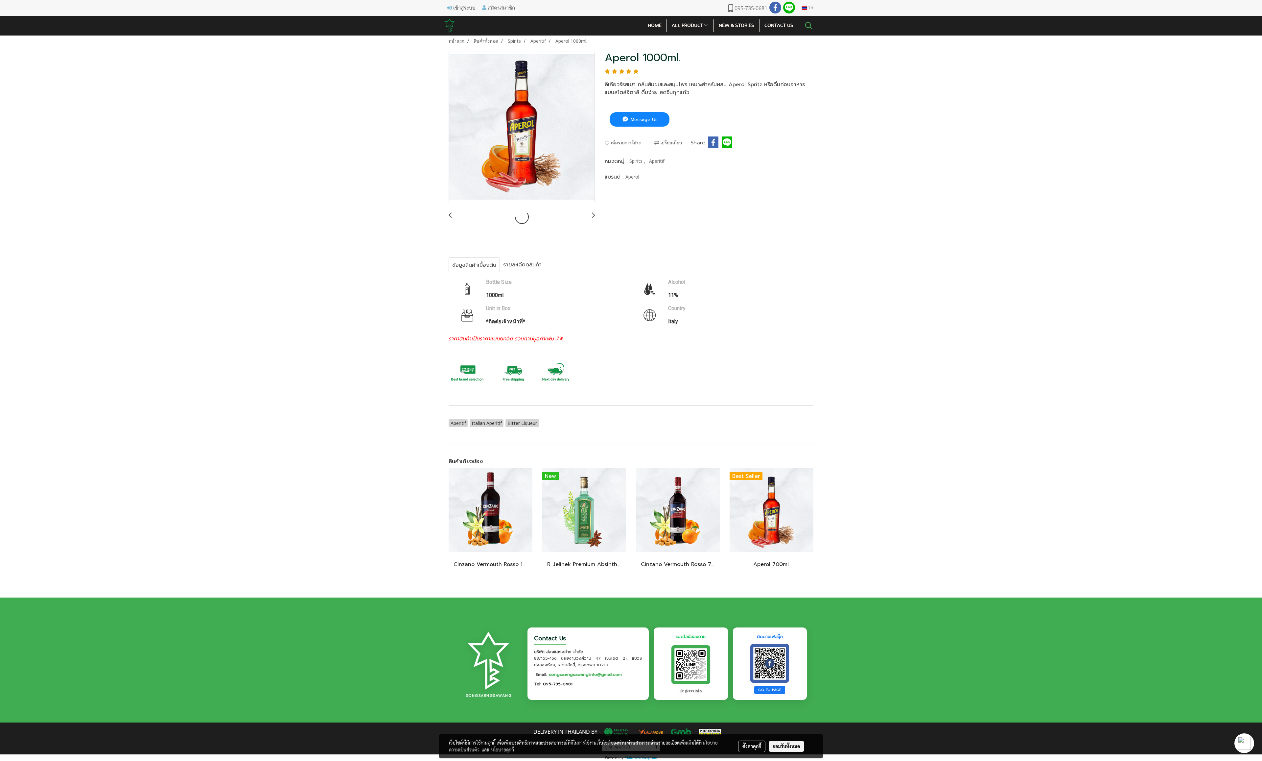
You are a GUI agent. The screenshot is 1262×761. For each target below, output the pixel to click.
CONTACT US (778, 25)
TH (810, 8)
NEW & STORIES (736, 25)
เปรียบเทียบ (670, 142)
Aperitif (657, 160)
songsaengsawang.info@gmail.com (585, 674)
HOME (655, 25)
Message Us (643, 119)
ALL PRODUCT (688, 25)
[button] (809, 25)
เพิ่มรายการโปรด (625, 142)
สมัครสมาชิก (500, 8)
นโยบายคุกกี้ (502, 749)
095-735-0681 (558, 684)
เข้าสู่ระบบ (464, 8)
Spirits (636, 160)
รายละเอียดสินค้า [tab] (522, 265)
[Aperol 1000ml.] (522, 127)
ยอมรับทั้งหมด (786, 746)
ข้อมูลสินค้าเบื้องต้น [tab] (474, 265)
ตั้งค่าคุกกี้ (751, 746)
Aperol (632, 176)
